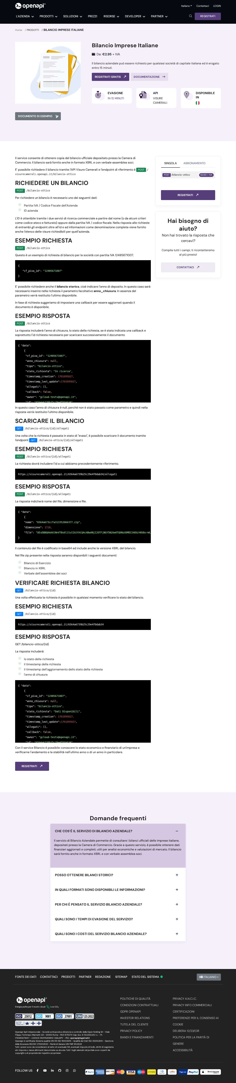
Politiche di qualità (135, 999)
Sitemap (121, 977)
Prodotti (33, 30)
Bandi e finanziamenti (136, 1037)
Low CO (54, 1006)
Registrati (207, 16)
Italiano (209, 977)
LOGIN (217, 6)
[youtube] (45, 1071)
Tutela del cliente (134, 1024)
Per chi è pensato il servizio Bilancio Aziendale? (98, 904)
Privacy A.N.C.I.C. (185, 999)
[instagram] (67, 1071)
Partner (85, 977)
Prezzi (92, 16)
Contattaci (202, 6)
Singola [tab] (170, 163)
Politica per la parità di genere (191, 1040)
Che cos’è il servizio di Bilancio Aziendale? (93, 831)
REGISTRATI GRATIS (108, 77)
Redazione (103, 977)
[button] (190, 16)
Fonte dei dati (25, 977)
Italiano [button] (185, 6)
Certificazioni (184, 1011)
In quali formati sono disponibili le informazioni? (100, 890)
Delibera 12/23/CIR (186, 1031)
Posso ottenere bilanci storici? (84, 875)
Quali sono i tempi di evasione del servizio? (94, 919)
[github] (59, 1071)
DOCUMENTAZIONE (147, 77)
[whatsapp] (74, 1071)
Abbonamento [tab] (194, 163)
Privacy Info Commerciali (192, 1005)
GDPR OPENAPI (130, 1011)
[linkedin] (52, 1071)
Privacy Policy (131, 1031)
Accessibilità (183, 1050)
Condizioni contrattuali (139, 1005)
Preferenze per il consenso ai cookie (196, 1021)
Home (18, 30)
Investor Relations (135, 1018)
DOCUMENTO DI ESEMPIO (35, 116)
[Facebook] (37, 1071)
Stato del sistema (147, 977)
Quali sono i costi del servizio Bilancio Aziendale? (101, 934)
